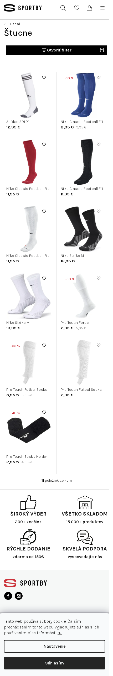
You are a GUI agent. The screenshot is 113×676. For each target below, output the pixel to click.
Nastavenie (55, 646)
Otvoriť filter (59, 50)
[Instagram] (19, 596)
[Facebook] (8, 596)
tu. (60, 632)
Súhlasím (54, 663)
